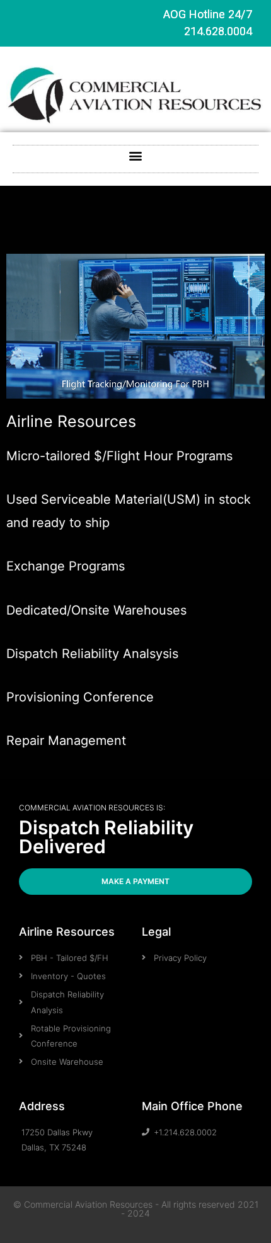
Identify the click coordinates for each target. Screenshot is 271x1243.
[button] (135, 155)
